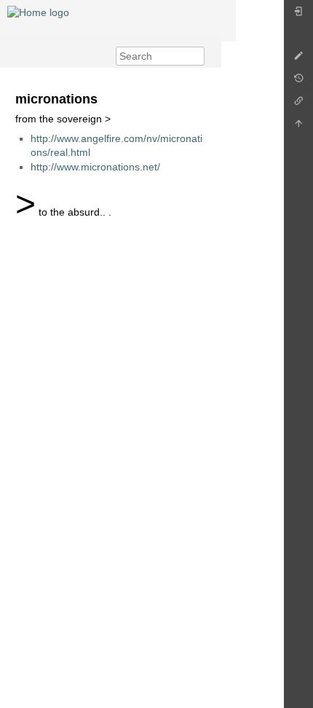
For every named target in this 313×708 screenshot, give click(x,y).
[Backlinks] (298, 104)
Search (197, 56)
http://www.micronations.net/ (95, 167)
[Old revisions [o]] (298, 82)
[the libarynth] (38, 11)
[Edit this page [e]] (298, 59)
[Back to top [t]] (298, 127)
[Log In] (298, 15)
